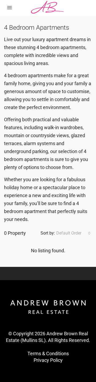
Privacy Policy (48, 360)
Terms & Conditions (48, 353)
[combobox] (73, 233)
